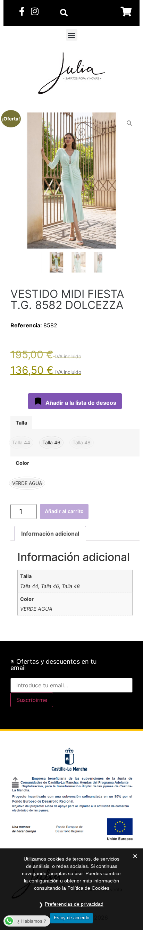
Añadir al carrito (64, 511)
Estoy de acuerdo (71, 917)
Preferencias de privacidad (74, 904)
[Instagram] (34, 11)
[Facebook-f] (21, 11)
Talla (21, 422)
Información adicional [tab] (50, 533)
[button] (71, 35)
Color (22, 463)
